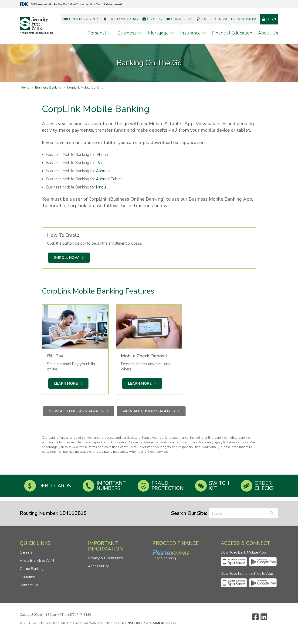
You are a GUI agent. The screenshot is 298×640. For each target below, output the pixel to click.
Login (271, 19)
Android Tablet (109, 179)
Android (103, 171)
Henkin (131, 623)
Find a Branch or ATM (37, 560)
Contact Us (181, 19)
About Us (268, 33)
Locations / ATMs (123, 19)
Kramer (163, 623)
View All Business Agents (149, 411)
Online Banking (32, 568)
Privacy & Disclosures (105, 558)
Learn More (66, 383)
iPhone (102, 154)
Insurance (190, 33)
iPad (100, 162)
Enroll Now (66, 257)
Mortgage (158, 33)
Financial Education (232, 33)
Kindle (101, 187)
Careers (154, 19)
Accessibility (98, 566)
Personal (97, 33)
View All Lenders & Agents (76, 411)
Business (127, 33)
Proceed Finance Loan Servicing (229, 19)
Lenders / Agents (84, 19)
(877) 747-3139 (79, 615)
